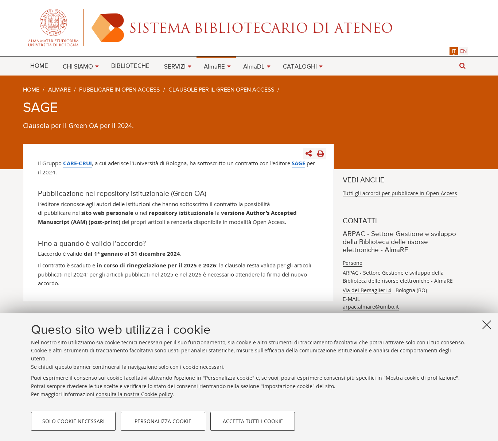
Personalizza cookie (163, 421)
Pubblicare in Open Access (119, 90)
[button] (462, 66)
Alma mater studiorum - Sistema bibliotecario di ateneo (249, 27)
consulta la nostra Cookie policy (134, 394)
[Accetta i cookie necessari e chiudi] (487, 324)
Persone (352, 262)
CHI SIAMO (78, 67)
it (454, 50)
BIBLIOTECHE (130, 66)
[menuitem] (39, 66)
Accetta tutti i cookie (253, 421)
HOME (39, 66)
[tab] (454, 51)
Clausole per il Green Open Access (221, 90)
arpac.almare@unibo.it (371, 306)
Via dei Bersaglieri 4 (367, 290)
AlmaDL (254, 67)
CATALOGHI (300, 67)
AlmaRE (214, 67)
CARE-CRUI (77, 163)
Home (31, 90)
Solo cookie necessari (73, 421)
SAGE (298, 163)
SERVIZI (175, 67)
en (463, 50)
